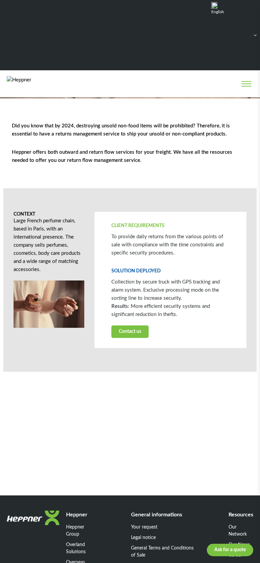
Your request (144, 527)
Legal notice (143, 537)
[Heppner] (34, 83)
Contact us (130, 331)
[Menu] (246, 83)
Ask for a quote (230, 549)
